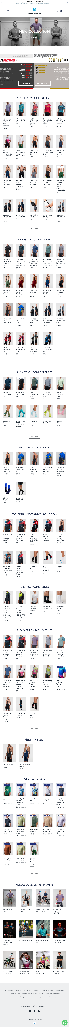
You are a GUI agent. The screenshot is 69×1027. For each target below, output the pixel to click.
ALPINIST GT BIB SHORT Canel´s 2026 (7, 321)
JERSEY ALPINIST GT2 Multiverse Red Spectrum (34, 121)
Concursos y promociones (56, 997)
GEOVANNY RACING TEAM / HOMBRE (8, 942)
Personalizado (9, 991)
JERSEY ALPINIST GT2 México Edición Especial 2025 (7, 153)
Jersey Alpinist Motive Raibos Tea (7, 860)
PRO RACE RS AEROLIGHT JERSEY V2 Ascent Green (60, 653)
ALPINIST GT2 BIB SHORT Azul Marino (7, 183)
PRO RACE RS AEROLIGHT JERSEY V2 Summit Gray (47, 653)
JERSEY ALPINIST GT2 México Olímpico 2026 (21, 153)
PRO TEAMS (26, 991)
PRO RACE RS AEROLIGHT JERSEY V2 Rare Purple (34, 653)
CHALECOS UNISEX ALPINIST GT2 (42, 910)
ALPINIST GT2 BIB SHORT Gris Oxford (48, 152)
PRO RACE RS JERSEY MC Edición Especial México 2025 (20, 684)
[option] (34, 67)
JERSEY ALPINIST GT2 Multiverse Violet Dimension (7, 121)
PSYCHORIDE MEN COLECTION (59, 941)
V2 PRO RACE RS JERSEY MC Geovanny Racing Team (7, 537)
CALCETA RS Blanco (60, 568)
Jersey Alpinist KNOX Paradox (7, 830)
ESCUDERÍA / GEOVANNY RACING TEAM (35, 514)
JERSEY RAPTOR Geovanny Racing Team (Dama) (20, 570)
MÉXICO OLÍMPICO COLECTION (9, 973)
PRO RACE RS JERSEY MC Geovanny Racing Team (20, 537)
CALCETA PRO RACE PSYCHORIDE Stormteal (20, 424)
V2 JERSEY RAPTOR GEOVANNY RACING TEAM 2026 (34, 538)
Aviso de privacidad (40, 997)
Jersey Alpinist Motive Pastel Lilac (60, 831)
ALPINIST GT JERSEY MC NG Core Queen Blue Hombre (34, 262)
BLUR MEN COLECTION (40, 973)
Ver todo (34, 228)
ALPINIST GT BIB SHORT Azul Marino (47, 292)
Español (41, 1006)
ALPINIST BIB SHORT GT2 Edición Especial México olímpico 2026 (60, 185)
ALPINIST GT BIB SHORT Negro (60, 292)
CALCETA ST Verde (6, 422)
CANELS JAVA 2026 (25, 941)
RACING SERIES (26, 83)
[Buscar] (61, 11)
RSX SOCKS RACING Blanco (60, 609)
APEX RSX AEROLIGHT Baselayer (33, 609)
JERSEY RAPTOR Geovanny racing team (46, 537)
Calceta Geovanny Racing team (46, 569)
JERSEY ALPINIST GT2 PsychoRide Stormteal (60, 121)
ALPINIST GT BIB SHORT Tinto (33, 292)
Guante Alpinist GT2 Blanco (47, 216)
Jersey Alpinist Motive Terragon (21, 859)
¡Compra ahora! (46, 2)
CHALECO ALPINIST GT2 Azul (47, 349)
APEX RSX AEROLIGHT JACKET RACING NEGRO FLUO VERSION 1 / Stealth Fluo (7, 612)
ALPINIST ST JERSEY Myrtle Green (34, 394)
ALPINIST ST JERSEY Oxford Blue (7, 394)
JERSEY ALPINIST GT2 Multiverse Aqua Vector (21, 121)
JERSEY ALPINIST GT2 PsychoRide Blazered (47, 121)
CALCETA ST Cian (33, 422)
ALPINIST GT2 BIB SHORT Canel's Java (47, 183)
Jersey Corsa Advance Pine (7, 800)
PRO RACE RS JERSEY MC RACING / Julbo (60, 683)
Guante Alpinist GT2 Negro (34, 216)
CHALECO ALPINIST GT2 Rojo (7, 349)
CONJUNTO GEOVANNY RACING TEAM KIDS (7, 569)
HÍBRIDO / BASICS (34, 740)
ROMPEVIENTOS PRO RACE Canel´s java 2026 (61, 470)
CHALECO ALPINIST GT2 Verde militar (34, 349)
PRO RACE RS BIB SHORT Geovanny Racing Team (60, 537)
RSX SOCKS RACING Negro (48, 608)
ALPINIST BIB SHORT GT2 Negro (34, 152)
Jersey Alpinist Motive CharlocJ (34, 830)
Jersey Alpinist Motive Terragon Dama (21, 831)
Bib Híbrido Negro (8, 764)
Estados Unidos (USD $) (28, 1006)
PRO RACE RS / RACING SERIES (34, 630)
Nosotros (18, 991)
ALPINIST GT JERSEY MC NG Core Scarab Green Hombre (21, 262)
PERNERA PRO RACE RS (21, 714)
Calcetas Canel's (5, 499)
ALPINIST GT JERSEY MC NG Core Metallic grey (61, 262)
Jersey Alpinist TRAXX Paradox (47, 800)
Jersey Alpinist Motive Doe (47, 830)
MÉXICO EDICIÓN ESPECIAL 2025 (25, 973)
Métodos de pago (14, 994)
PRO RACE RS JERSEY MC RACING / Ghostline (47, 683)
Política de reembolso (11, 997)
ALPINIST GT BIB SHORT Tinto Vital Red (20, 292)
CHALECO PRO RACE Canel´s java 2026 (48, 469)
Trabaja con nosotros (26, 997)
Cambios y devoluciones (29, 994)
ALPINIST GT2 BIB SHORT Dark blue (60, 152)
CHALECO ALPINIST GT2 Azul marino (20, 217)
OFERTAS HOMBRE (34, 779)
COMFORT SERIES (42, 83)
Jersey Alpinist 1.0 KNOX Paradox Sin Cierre (60, 801)
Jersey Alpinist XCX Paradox (34, 800)
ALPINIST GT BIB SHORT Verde (7, 292)
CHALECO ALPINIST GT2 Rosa (20, 349)
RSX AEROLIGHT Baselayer (24, 910)
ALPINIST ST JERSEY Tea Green (60, 394)
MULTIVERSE (34, 38)
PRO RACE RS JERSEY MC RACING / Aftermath (34, 683)
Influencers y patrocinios (53, 994)
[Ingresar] (57, 11)
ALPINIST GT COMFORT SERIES (34, 239)
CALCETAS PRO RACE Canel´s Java (19, 500)
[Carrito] (65, 11)
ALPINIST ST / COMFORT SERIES (34, 372)
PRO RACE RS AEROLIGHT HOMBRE (57, 911)
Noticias (35, 991)
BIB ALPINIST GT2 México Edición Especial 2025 (20, 183)
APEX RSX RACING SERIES (34, 587)
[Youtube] (34, 1011)
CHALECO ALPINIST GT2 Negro (7, 217)
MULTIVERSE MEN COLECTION (42, 941)
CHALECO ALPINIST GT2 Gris (60, 217)
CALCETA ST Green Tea (47, 422)
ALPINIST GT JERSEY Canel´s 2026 (20, 321)
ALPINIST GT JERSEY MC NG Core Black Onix (7, 262)
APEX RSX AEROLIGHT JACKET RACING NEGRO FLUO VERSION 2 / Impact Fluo (20, 612)
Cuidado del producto (47, 991)
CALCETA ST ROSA (60, 422)
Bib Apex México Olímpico (32, 860)
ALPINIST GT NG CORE (8, 910)
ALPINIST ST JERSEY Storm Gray (47, 394)
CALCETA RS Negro (33, 568)
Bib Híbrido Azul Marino (24, 765)
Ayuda (41, 994)
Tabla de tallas (60, 991)
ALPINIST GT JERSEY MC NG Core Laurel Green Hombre (48, 262)
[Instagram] (39, 1011)
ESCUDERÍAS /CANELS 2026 (34, 447)
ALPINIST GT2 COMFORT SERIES (34, 98)
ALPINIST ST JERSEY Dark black (20, 394)
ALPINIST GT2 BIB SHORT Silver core (34, 183)
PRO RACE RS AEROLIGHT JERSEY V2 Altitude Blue (7, 683)
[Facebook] (30, 1011)
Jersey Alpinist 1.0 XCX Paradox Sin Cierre (20, 801)
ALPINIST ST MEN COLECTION (58, 973)
